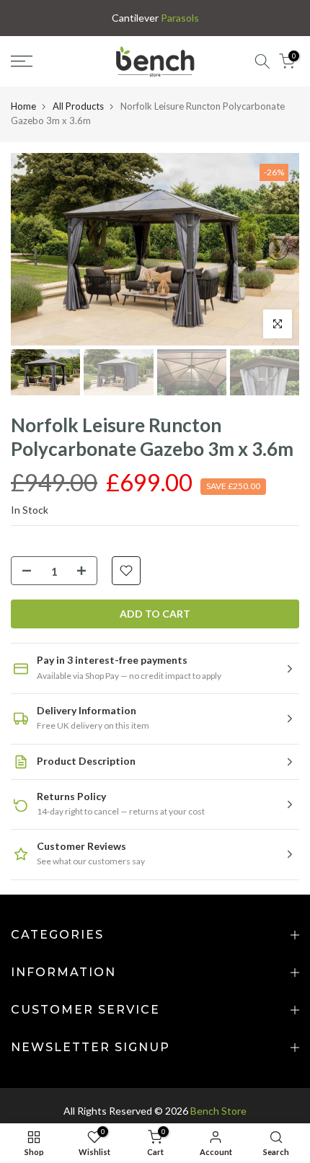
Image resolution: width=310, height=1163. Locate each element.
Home (23, 106)
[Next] (277, 249)
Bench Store (218, 1111)
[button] (155, 668)
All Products (78, 106)
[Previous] (32, 249)
